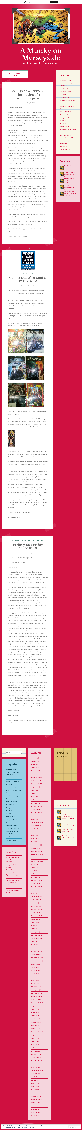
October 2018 (35, 999)
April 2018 (34, 1015)
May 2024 (34, 835)
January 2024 (35, 848)
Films (61, 95)
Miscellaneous (64, 111)
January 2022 (35, 912)
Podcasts (62, 123)
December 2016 (35, 1060)
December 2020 (36, 935)
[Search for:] (14, 752)
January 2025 (35, 809)
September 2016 (36, 1070)
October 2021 (35, 919)
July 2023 (34, 867)
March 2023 (34, 877)
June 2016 (34, 1080)
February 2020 (35, 951)
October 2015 (35, 1102)
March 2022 (34, 906)
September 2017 (36, 1032)
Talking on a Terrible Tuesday (68, 129)
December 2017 (35, 1025)
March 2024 (34, 842)
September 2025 (36, 784)
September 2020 (36, 938)
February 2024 (35, 845)
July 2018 (34, 1009)
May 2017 (34, 1044)
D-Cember (63, 88)
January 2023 (35, 883)
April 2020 (34, 948)
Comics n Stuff (28, 273)
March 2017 (34, 1051)
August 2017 (35, 1035)
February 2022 (35, 909)
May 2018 (34, 1012)
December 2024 (36, 812)
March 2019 (34, 983)
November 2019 (35, 961)
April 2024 (34, 838)
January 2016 (35, 1096)
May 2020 (34, 945)
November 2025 (36, 777)
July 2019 (34, 974)
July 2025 (34, 790)
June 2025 (34, 793)
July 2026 (34, 758)
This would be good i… (70, 191)
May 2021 (34, 925)
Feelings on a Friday (19, 87)
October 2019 (35, 964)
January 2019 (35, 990)
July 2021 (34, 922)
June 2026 (34, 761)
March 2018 (34, 1019)
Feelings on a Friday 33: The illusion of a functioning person (28, 94)
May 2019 (34, 980)
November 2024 (36, 816)
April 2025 (34, 800)
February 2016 (35, 1093)
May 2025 (34, 796)
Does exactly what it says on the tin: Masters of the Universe (14, 882)
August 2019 (35, 970)
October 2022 (35, 893)
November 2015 (35, 1099)
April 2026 (34, 767)
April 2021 (34, 928)
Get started (53, 2)
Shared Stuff (63, 126)
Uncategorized (64, 149)
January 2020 (35, 954)
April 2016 (34, 1086)
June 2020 (34, 941)
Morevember (63, 115)
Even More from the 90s (12, 890)
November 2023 (36, 854)
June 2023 (34, 870)
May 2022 (34, 903)
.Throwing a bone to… (69, 172)
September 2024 (36, 822)
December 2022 (36, 887)
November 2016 (35, 1064)
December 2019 (35, 957)
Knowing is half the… (69, 178)
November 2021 (35, 916)
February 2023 (35, 880)
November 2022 (36, 890)
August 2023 (35, 864)
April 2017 (34, 1048)
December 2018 (35, 993)
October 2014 (35, 1112)
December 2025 (36, 774)
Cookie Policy (32, 1127)
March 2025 (34, 803)
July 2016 (34, 1077)
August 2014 (35, 1115)
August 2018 (35, 1006)
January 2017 (35, 1057)
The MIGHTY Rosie (65, 135)
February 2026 (35, 771)
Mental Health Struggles (35, 87)
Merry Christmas (66, 138)
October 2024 (35, 819)
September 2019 (36, 967)
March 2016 (34, 1090)
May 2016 (34, 1083)
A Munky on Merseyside (41, 54)
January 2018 (35, 1022)
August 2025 (35, 787)
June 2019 (34, 977)
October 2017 (35, 1028)
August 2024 (35, 825)
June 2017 (34, 1041)
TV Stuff (62, 146)
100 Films (64, 97)
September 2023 (36, 861)
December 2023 (36, 851)
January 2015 (35, 1109)
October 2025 (35, 780)
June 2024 (34, 832)
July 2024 (34, 829)
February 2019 (35, 986)
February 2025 (35, 806)
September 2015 (36, 1106)
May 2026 (34, 764)
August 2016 (35, 1073)
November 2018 (36, 996)
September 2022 (36, 896)
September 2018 (36, 1003)
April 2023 (34, 874)
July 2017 (34, 1038)
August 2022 (35, 900)
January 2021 (35, 932)
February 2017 (35, 1054)
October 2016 (35, 1067)
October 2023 (35, 858)
